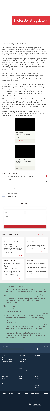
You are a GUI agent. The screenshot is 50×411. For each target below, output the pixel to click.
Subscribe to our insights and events (13, 348)
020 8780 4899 (19, 168)
